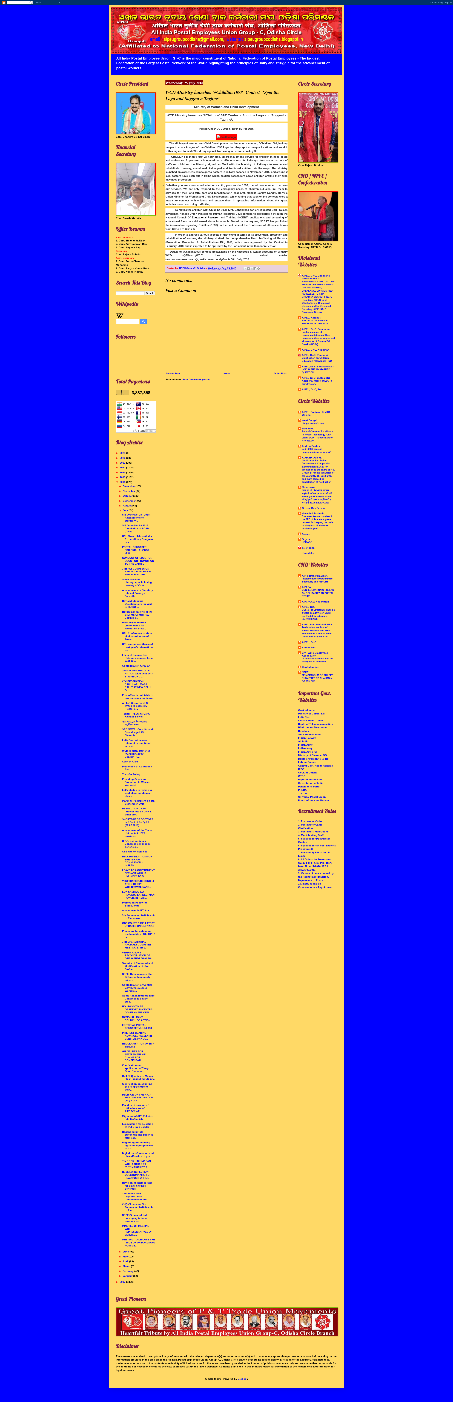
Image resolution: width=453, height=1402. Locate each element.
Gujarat (306, 539)
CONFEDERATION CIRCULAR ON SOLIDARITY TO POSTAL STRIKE (318, 593)
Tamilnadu (308, 428)
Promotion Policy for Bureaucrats (134, 904)
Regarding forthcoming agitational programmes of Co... (137, 1145)
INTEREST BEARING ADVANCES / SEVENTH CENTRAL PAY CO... (137, 1035)
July (126, 510)
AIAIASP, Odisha (312, 457)
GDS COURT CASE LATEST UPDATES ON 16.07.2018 (138, 925)
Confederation (310, 667)
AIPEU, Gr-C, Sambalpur (316, 329)
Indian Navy (305, 748)
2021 (123, 467)
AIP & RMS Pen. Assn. (315, 575)
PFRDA (302, 790)
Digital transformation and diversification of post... (138, 1155)
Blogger (242, 1378)
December (129, 486)
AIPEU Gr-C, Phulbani (315, 355)
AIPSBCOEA (309, 647)
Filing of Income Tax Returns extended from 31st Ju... (137, 658)
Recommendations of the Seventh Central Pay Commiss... (137, 614)
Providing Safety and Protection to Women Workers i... (136, 782)
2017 (123, 1281)
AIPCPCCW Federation (315, 601)
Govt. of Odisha (307, 772)
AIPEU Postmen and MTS (317, 624)
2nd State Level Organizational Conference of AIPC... (136, 1196)
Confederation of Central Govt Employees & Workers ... (137, 987)
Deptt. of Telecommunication (315, 724)
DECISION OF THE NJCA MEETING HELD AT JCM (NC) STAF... (137, 1097)
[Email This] (245, 268)
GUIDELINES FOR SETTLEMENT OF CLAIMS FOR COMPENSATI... (134, 1056)
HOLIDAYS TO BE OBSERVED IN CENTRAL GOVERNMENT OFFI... (138, 1009)
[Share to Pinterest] (258, 268)
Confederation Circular (136, 665)
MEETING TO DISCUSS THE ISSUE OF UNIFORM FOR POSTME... (138, 1242)
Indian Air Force (307, 751)
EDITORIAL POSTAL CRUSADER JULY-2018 (137, 1026)
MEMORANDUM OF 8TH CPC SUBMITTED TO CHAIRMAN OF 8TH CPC (317, 678)
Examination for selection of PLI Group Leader (137, 1125)
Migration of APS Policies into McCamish (137, 1118)
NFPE (305, 672)
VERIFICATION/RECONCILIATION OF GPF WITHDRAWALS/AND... (138, 884)
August (127, 505)
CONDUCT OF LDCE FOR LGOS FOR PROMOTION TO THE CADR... (138, 560)
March (127, 1266)
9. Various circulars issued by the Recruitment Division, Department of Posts (316, 877)
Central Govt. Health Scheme (315, 765)
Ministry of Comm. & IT (312, 713)
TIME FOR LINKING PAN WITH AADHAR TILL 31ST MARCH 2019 (136, 1164)
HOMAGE (307, 542)
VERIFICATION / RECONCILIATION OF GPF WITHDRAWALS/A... (138, 955)
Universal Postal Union (312, 796)
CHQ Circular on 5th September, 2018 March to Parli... (137, 1207)
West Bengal (309, 420)
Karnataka (308, 553)
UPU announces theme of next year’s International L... (138, 647)
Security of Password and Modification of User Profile (137, 966)
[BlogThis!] (248, 268)
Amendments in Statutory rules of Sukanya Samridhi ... (137, 593)
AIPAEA (306, 587)
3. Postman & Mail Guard (313, 831)
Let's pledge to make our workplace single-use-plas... (137, 793)
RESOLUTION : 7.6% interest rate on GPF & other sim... (136, 811)
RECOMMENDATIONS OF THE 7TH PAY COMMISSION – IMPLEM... (137, 861)
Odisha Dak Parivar (313, 508)
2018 (123, 482)
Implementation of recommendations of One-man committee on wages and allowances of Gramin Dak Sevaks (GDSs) (318, 338)
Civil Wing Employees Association (315, 654)
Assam (306, 534)
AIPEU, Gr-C (309, 642)
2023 (123, 458)
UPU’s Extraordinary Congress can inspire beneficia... (136, 844)
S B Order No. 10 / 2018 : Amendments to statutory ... (136, 517)
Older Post (280, 373)
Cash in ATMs (130, 761)
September (129, 500)
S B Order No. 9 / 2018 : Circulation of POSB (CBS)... (136, 528)
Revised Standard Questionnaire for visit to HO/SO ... (137, 603)
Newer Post (173, 373)
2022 (123, 462)
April (126, 1261)
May (125, 1256)
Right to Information (310, 779)
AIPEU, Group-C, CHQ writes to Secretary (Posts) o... (135, 706)
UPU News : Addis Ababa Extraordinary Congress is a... (137, 539)
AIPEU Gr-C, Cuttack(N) (316, 377)
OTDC (301, 776)
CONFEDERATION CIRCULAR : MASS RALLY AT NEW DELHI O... (136, 686)
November (129, 491)
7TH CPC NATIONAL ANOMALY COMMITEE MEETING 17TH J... (136, 944)
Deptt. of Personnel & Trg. (313, 758)
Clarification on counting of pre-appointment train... (137, 1086)
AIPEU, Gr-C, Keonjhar (315, 349)
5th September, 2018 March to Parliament (138, 917)
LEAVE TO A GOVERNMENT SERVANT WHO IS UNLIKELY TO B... (138, 873)
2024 (123, 453)
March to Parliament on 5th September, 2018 (138, 802)
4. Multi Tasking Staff (311, 835)
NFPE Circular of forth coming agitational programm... (135, 1218)
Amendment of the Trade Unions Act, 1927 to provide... (137, 833)
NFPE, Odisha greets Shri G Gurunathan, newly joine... (137, 977)
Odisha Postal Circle (310, 720)
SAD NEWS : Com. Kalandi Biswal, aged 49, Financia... (138, 732)
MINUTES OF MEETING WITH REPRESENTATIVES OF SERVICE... (137, 1230)
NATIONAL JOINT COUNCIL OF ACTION (136, 1019)
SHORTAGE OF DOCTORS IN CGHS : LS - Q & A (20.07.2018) (137, 822)
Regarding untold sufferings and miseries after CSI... (137, 1134)
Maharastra (308, 487)
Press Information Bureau (313, 800)
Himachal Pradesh (313, 513)
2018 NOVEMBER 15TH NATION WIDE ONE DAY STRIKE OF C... (137, 673)
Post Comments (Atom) (196, 379)
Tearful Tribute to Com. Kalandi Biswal (136, 715)
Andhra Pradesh (311, 446)
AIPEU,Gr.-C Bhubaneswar (317, 366)
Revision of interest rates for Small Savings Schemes (137, 1185)
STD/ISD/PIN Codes (309, 734)
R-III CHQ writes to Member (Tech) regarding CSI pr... (138, 1077)
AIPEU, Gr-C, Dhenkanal (316, 275)
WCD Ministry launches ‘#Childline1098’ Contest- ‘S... (136, 753)
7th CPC (303, 793)
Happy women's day (313, 423)
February (128, 1271)
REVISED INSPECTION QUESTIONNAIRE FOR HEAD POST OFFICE (136, 1174)
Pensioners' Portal (309, 786)
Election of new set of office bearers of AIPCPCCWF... (135, 1108)
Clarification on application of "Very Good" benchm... (135, 1068)
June (126, 1251)
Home (226, 373)
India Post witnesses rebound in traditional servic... (136, 743)
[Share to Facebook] (255, 268)
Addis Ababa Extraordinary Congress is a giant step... (138, 998)
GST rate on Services (134, 851)
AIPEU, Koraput (311, 317)
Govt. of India (306, 710)
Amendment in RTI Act (135, 910)
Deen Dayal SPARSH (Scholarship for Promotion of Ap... (134, 625)
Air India (303, 741)
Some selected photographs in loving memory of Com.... (137, 582)
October (128, 495)
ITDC (301, 769)
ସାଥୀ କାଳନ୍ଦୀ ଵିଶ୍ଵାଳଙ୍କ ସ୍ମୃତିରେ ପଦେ (134, 723)
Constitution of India (310, 783)
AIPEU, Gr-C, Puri (312, 389)
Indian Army (305, 744)
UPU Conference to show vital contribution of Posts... (137, 636)
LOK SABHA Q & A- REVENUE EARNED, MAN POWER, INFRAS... (138, 894)
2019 (123, 477)
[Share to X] (252, 268)
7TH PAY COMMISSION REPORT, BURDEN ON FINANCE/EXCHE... (136, 571)
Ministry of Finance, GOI (313, 755)
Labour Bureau (307, 762)
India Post (304, 717)
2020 (123, 472)
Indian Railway (307, 737)
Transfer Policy (131, 774)
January (128, 1275)
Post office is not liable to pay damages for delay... (138, 697)
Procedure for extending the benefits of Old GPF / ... (138, 934)
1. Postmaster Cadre (310, 821)
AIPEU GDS (308, 607)
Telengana (308, 547)
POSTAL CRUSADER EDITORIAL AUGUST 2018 (135, 550)
